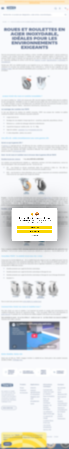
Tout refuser (34, 231)
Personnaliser (34, 235)
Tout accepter (34, 228)
